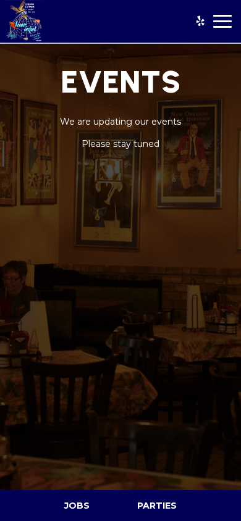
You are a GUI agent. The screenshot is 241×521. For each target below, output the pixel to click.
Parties (157, 505)
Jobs (77, 505)
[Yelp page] (200, 21)
